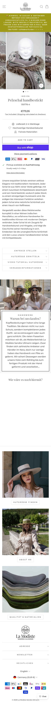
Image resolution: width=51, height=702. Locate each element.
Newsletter (25, 655)
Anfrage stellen (25, 251)
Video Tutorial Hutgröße (25, 262)
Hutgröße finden (25, 502)
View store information (15, 173)
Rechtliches (25, 663)
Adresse (24, 646)
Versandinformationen (25, 268)
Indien (25, 96)
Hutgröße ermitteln (25, 256)
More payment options (25, 154)
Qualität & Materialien (25, 617)
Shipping (21, 114)
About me (25, 560)
